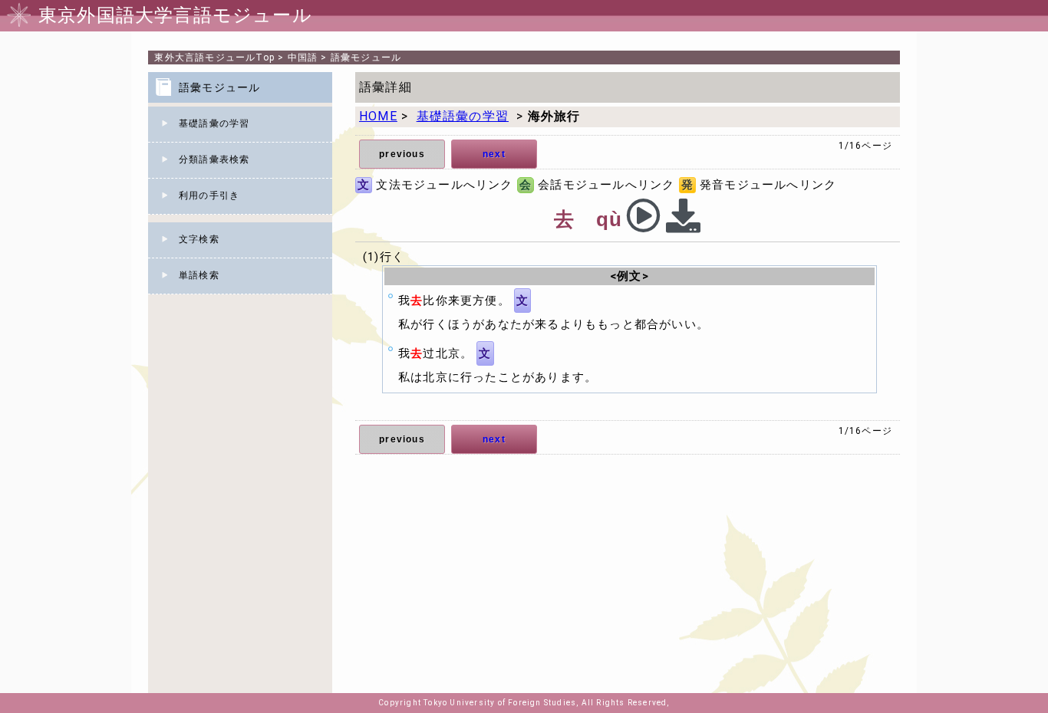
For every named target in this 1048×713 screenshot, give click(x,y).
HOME (378, 116)
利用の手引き (209, 195)
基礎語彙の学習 (214, 123)
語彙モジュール (366, 57)
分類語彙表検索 (214, 159)
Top (214, 57)
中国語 (303, 57)
